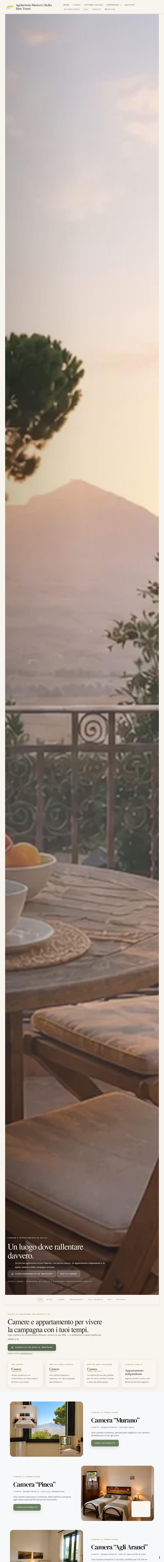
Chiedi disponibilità (105, 1443)
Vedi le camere (68, 1274)
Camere (77, 5)
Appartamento (76, 1299)
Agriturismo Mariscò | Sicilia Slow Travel (34, 7)
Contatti (96, 9)
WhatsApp (120, 1299)
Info (109, 1299)
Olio (86, 9)
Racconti (130, 5)
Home (66, 5)
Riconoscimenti (72, 9)
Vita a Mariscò (95, 1299)
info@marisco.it (26, 1353)
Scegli (50, 1299)
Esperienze (113, 5)
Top (40, 1299)
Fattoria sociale (93, 5)
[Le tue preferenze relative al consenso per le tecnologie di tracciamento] (159, 1557)
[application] (120, 5)
